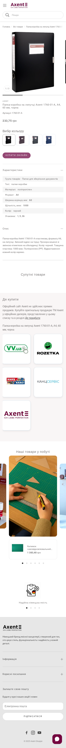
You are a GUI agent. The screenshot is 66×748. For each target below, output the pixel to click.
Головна (6, 27)
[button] (33, 15)
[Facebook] (27, 733)
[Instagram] (33, 733)
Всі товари (18, 27)
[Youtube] (39, 733)
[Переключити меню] (5, 5)
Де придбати (32, 318)
